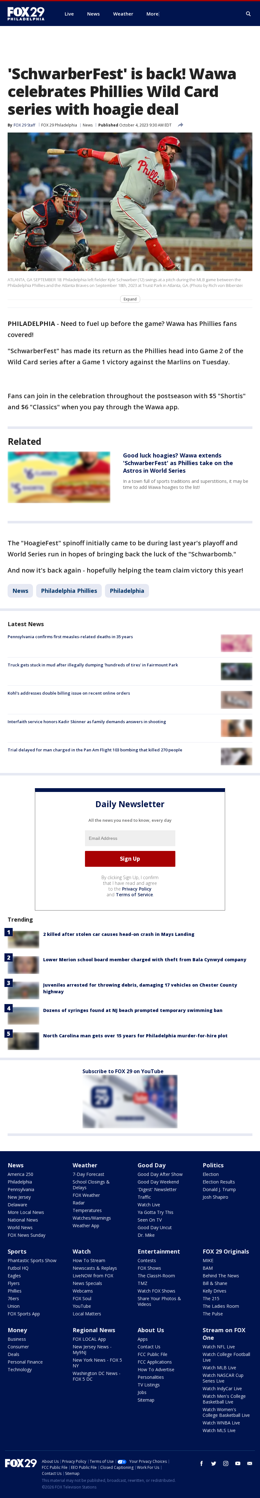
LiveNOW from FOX (93, 1276)
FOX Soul (82, 1298)
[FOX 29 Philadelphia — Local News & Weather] (28, 13)
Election (211, 1174)
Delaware (17, 1205)
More (152, 13)
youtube (238, 1463)
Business (17, 1339)
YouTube (82, 1306)
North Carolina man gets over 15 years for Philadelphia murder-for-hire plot (135, 1036)
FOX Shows (149, 1268)
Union (14, 1306)
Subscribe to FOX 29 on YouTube (123, 1071)
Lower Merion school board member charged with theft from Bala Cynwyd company (144, 960)
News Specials (87, 1283)
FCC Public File (152, 1354)
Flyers (14, 1283)
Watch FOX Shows (156, 1291)
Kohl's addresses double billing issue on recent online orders (69, 693)
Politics (213, 1165)
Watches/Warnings (92, 1218)
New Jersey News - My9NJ (92, 1349)
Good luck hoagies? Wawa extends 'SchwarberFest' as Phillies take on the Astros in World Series (178, 462)
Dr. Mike (146, 1235)
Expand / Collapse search (248, 14)
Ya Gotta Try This (155, 1212)
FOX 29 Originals (226, 1251)
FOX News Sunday (26, 1235)
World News (20, 1227)
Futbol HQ (18, 1268)
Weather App (86, 1225)
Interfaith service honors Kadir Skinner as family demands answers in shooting (87, 721)
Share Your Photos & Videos (159, 1301)
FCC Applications (155, 1362)
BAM (208, 1268)
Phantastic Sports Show (32, 1260)
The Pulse (213, 1314)
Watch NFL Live (219, 1347)
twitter (214, 1463)
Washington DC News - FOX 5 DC (96, 1376)
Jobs (142, 1392)
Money (17, 1330)
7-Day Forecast (88, 1174)
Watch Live (149, 1205)
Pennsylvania (21, 1189)
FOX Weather (86, 1195)
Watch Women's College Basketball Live (226, 1412)
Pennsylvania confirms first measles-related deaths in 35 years (70, 636)
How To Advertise (156, 1369)
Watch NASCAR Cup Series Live (223, 1378)
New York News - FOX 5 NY (97, 1363)
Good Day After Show (160, 1174)
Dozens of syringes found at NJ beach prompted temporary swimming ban (133, 1010)
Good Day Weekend (158, 1182)
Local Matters (87, 1314)
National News (23, 1220)
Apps (143, 1339)
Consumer (18, 1347)
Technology (20, 1369)
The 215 (211, 1298)
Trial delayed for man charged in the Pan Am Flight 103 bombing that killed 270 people (95, 750)
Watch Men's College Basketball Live (224, 1399)
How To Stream (89, 1260)
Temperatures (87, 1210)
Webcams (83, 1291)
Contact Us (149, 1347)
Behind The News (221, 1276)
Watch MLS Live (219, 1430)
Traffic (144, 1197)
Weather (85, 1165)
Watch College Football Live (226, 1357)
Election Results (219, 1182)
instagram (226, 1463)
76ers (13, 1298)
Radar (79, 1203)
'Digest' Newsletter (157, 1189)
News (88, 125)
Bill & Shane (215, 1283)
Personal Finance (25, 1362)
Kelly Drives (214, 1291)
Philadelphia (127, 590)
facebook (202, 1463)
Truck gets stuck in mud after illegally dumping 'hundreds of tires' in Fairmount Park (93, 665)
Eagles (14, 1276)
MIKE (208, 1260)
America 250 (20, 1174)
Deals (13, 1354)
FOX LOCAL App (89, 1339)
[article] (59, 477)
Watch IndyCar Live (222, 1388)
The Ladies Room (221, 1306)
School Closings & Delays (91, 1184)
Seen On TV (150, 1220)
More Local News (26, 1212)
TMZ (142, 1283)
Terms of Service (134, 895)
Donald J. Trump (219, 1189)
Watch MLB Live (219, 1368)
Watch (82, 1251)
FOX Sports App (24, 1314)
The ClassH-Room (156, 1276)
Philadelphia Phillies (69, 590)
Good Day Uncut (155, 1227)
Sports (17, 1251)
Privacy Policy (137, 889)
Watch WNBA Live (221, 1423)
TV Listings (149, 1385)
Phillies (15, 1291)
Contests (147, 1260)
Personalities (151, 1377)
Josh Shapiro (215, 1197)
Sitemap (146, 1400)
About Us (151, 1330)
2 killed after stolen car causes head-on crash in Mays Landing (118, 934)
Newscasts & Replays (95, 1268)
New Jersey (19, 1197)
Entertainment (159, 1251)
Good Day (152, 1165)
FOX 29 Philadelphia (59, 125)
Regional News (94, 1330)
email (250, 1463)
